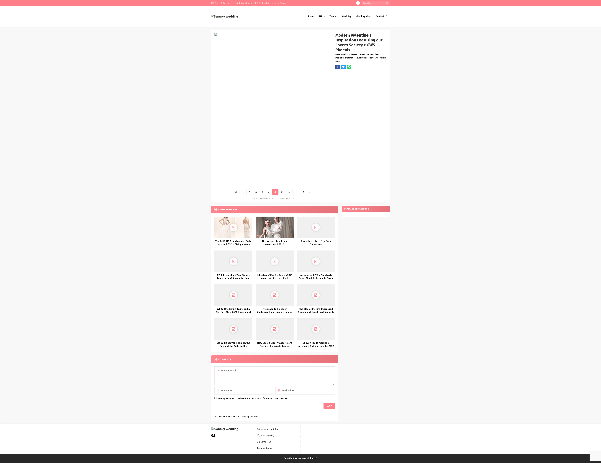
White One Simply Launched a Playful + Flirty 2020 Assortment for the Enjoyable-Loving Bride (233, 312)
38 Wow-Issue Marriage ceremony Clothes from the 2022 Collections (316, 346)
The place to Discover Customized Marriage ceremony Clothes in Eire (274, 312)
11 (296, 192)
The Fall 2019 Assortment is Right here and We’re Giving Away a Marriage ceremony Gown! (233, 244)
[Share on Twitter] (349, 67)
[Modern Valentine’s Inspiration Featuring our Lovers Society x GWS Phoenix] (273, 185)
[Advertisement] (361, 91)
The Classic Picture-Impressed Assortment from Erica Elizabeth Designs (316, 312)
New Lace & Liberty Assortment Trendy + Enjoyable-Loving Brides (274, 346)
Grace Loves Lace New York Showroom (316, 243)
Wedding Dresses (349, 54)
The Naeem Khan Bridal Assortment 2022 (275, 243)
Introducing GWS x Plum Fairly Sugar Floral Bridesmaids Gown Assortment (316, 278)
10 (288, 192)
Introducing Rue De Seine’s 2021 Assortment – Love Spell (274, 277)
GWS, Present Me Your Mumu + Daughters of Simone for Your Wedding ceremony (233, 278)
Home (337, 54)
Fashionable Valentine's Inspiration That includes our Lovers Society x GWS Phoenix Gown (360, 57)
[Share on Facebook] (337, 67)
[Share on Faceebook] (343, 67)
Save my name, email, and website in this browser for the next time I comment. (253, 398)
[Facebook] (358, 3)
